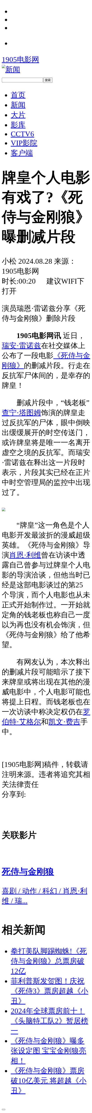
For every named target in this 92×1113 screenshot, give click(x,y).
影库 (18, 125)
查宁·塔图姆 (21, 413)
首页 (18, 95)
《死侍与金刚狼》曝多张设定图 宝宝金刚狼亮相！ (48, 1051)
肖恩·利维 (25, 555)
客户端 (22, 153)
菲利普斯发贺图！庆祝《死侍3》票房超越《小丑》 (49, 991)
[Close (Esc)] (3, 1109)
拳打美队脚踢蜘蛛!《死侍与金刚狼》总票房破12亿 (49, 961)
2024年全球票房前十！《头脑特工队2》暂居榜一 (49, 1021)
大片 (18, 115)
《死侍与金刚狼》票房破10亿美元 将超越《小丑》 (48, 1081)
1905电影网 (20, 60)
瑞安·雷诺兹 (21, 346)
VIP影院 (24, 143)
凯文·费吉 (64, 722)
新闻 (18, 105)
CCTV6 (22, 134)
